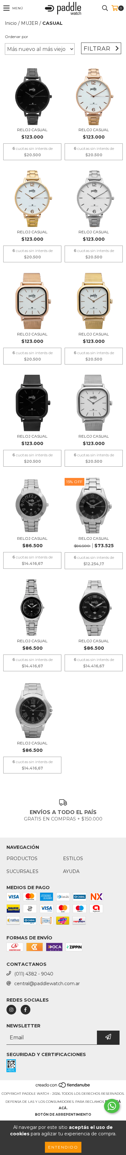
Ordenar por (16, 36)
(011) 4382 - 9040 (33, 974)
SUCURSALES (22, 871)
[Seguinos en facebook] (25, 1009)
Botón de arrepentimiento (63, 1114)
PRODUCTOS (21, 858)
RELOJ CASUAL (32, 129)
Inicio (11, 23)
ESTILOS (73, 858)
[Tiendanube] (63, 1087)
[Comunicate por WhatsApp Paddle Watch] (112, 1106)
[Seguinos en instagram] (11, 1009)
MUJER (29, 23)
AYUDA (71, 871)
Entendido (63, 1147)
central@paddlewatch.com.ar (47, 983)
